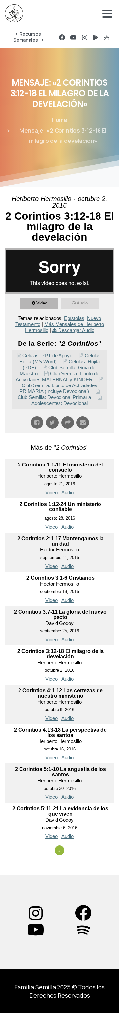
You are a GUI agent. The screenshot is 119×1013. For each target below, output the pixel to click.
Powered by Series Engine (59, 868)
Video (41, 303)
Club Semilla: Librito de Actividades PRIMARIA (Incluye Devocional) (59, 388)
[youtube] (73, 37)
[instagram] (84, 37)
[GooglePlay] (95, 37)
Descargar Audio (76, 330)
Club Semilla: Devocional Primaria (54, 397)
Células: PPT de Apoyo (47, 355)
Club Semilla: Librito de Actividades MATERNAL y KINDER (57, 376)
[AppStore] (106, 37)
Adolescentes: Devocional (59, 403)
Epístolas (74, 318)
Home (59, 120)
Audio (82, 303)
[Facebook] (62, 37)
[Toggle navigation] (107, 13)
